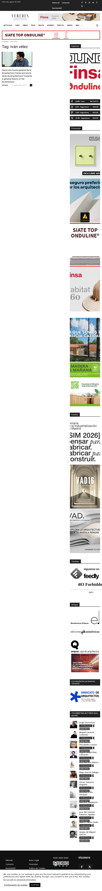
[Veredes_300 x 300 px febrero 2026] (85, 340)
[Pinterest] (96, 2)
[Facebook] (82, 2)
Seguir (95, 107)
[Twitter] (85, 2)
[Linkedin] (93, 2)
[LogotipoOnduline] (85, 86)
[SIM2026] (85, 442)
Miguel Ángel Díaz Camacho (88, 753)
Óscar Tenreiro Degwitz (86, 783)
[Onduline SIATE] (85, 245)
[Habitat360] (85, 289)
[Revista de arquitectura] (20, 17)
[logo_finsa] (85, 72)
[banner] (85, 531)
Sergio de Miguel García (87, 833)
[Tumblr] (82, 6)
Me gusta (94, 101)
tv (3, 66)
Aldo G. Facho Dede (88, 822)
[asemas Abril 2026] (85, 200)
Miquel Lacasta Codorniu (86, 733)
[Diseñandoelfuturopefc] (85, 384)
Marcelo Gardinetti (88, 802)
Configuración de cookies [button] (15, 885)
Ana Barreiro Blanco (89, 762)
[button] (97, 25)
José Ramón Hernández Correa (88, 743)
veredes (5, 85)
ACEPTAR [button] (35, 885)
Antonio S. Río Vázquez (86, 793)
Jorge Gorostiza (87, 722)
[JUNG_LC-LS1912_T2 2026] (85, 156)
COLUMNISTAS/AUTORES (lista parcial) (84, 714)
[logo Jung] (85, 58)
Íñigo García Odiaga (89, 772)
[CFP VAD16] (85, 487)
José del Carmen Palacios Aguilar (87, 813)
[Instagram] (89, 2)
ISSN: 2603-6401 (61, 858)
